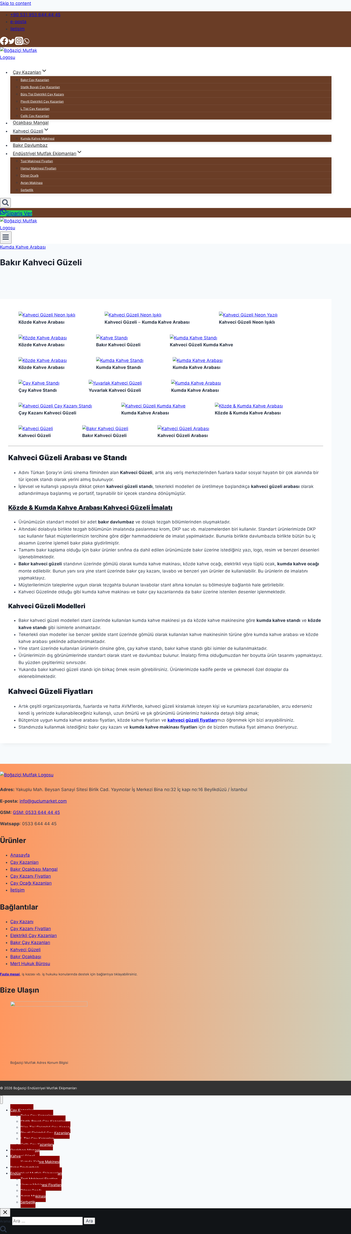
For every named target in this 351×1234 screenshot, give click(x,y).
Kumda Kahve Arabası (23, 247)
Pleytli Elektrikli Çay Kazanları (42, 101)
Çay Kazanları (24, 862)
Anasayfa (20, 855)
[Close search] (5, 1212)
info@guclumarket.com (43, 801)
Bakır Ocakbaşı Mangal (34, 869)
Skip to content (15, 3)
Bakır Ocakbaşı (25, 956)
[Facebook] (4, 43)
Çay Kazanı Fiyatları (30, 876)
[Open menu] (6, 237)
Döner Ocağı (30, 175)
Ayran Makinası (32, 183)
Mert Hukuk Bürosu (30, 963)
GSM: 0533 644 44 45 (36, 812)
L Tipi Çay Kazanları (35, 109)
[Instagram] (19, 43)
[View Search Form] (5, 202)
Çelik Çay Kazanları (35, 116)
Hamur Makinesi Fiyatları (38, 168)
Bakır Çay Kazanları (35, 80)
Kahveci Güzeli (25, 949)
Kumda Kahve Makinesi (37, 138)
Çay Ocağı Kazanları (31, 883)
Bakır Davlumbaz (30, 145)
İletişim (17, 890)
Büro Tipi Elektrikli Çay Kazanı (42, 94)
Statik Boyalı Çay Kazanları (40, 87)
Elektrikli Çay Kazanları (33, 935)
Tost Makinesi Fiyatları (37, 161)
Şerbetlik (27, 190)
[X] (11, 43)
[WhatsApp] (26, 43)
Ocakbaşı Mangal (31, 122)
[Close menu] (1, 1099)
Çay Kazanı (21, 921)
